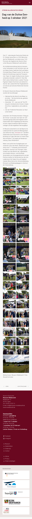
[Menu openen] (29, 2)
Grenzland (18, 132)
